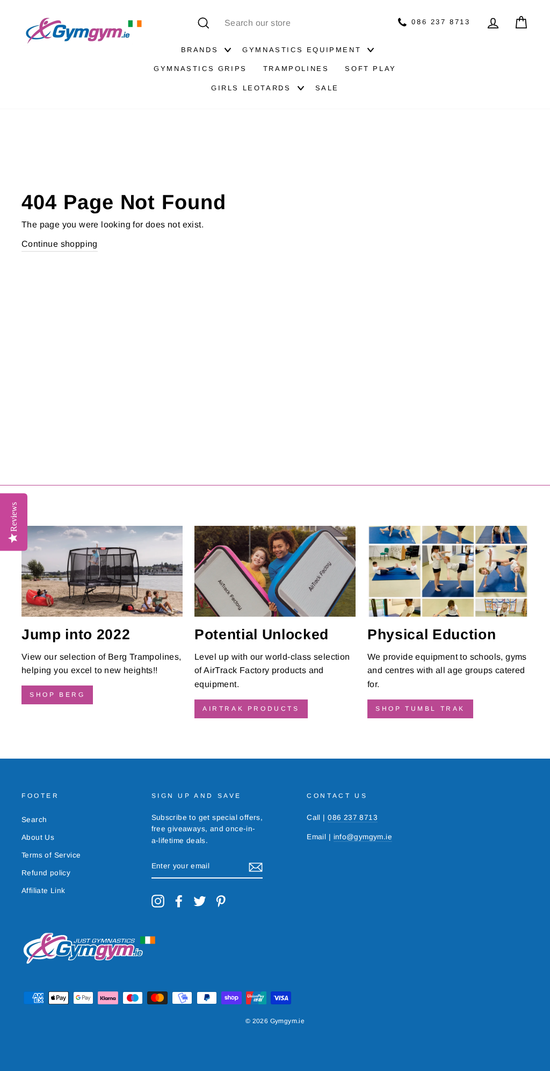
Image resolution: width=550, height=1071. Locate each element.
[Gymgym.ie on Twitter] (199, 901)
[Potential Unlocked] (275, 571)
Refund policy (45, 873)
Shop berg (57, 694)
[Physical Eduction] (448, 571)
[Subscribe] (256, 867)
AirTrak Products (251, 708)
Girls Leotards (251, 88)
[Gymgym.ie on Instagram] (157, 901)
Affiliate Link (43, 891)
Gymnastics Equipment (301, 50)
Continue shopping (59, 243)
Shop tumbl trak (420, 708)
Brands (200, 50)
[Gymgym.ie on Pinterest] (220, 901)
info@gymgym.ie (363, 837)
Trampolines (296, 69)
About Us (37, 837)
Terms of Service (51, 855)
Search (34, 820)
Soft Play (370, 69)
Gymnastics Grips (200, 69)
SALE (327, 88)
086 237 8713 (439, 22)
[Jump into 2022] (102, 571)
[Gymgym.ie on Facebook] (178, 901)
